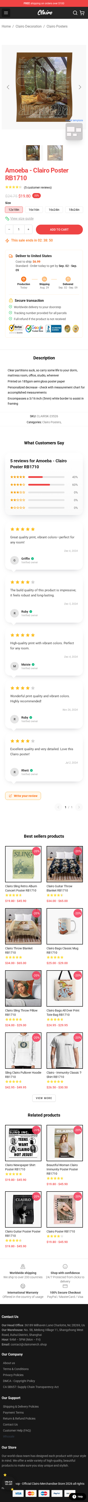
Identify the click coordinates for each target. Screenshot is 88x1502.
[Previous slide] (8, 87)
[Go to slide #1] (33, 153)
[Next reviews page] (79, 807)
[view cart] (82, 12)
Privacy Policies (13, 1375)
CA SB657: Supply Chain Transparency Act (31, 1387)
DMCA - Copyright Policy (19, 1381)
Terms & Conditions (16, 1369)
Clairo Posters (57, 26)
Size (8, 203)
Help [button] (80, 1496)
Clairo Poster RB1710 (61, 1231)
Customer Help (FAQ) (17, 1430)
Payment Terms (13, 1412)
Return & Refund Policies (19, 1418)
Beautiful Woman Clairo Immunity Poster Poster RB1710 (62, 1169)
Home (6, 26)
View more (44, 1098)
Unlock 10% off (8, 1483)
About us (9, 1363)
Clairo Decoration (29, 26)
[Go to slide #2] (55, 153)
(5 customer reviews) (38, 187)
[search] (75, 12)
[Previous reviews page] (58, 807)
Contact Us (10, 1424)
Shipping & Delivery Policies (21, 1406)
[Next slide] (79, 87)
